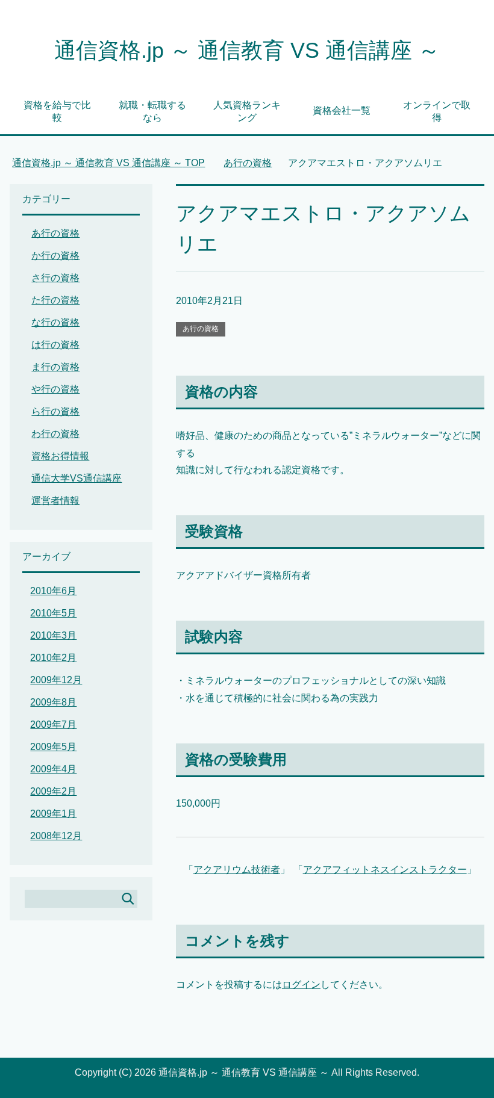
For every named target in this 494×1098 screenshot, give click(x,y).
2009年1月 (53, 813)
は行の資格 (55, 345)
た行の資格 (55, 300)
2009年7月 (53, 724)
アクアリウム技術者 (236, 869)
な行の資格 (55, 322)
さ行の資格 (55, 278)
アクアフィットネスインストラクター (385, 869)
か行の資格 (55, 255)
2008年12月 (56, 836)
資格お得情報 (60, 456)
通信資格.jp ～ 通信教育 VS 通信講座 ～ (247, 50)
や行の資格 (55, 389)
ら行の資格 (55, 411)
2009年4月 (53, 769)
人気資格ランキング (247, 111)
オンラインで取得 (437, 111)
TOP (108, 163)
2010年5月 (53, 613)
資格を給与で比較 (57, 111)
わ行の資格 (55, 434)
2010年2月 (53, 658)
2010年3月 (53, 635)
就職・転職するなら (152, 111)
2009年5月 (53, 747)
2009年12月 (56, 680)
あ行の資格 (201, 328)
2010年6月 (53, 591)
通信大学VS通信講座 (76, 478)
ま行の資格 (55, 367)
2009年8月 (53, 702)
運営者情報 (55, 500)
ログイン (301, 984)
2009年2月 (53, 791)
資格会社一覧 (341, 110)
